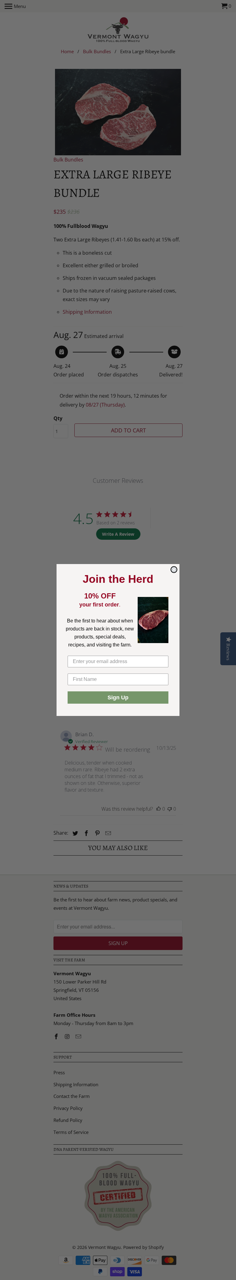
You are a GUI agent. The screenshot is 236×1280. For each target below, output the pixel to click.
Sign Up (118, 697)
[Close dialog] (174, 569)
